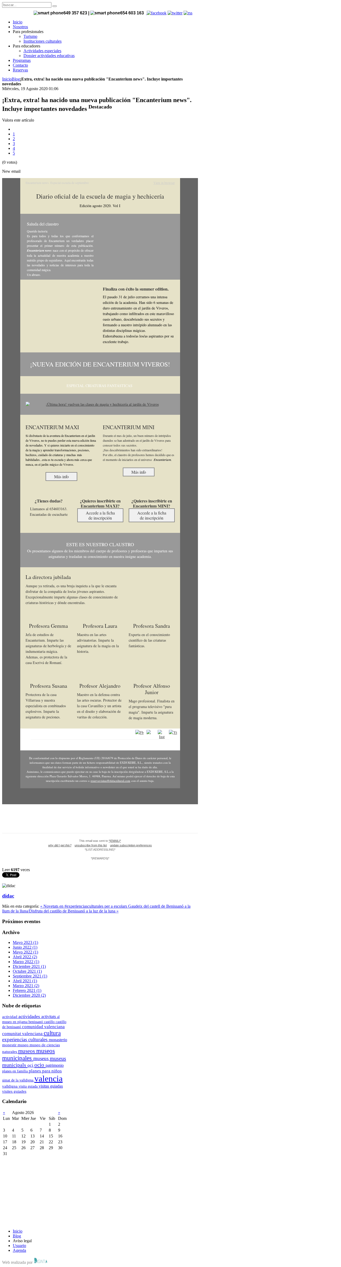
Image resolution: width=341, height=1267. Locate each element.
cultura (52, 1032)
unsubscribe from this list (91, 845)
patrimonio (55, 1065)
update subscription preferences (131, 845)
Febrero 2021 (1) (27, 990)
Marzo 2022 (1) (26, 961)
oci (30, 1065)
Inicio (7, 79)
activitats (49, 1016)
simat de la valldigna (18, 1080)
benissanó (36, 1022)
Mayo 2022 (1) (25, 952)
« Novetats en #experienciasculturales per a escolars (84, 906)
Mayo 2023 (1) (25, 942)
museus (41, 1058)
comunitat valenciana (23, 1033)
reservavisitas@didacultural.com (110, 781)
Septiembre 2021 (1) (30, 976)
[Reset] (54, 6)
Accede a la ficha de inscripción (100, 515)
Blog (16, 79)
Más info (61, 476)
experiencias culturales (25, 1039)
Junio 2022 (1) (25, 947)
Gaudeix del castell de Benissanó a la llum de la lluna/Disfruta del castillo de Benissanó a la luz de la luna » (96, 908)
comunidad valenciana (43, 1026)
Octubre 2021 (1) (27, 971)
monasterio (58, 1039)
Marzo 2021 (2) (26, 985)
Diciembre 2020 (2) (29, 995)
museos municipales (28, 1054)
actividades (29, 1016)
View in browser (164, 182)
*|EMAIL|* (115, 840)
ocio (40, 1065)
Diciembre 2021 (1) (29, 966)
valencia (48, 1078)
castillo (50, 1022)
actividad (10, 1016)
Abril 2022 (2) (25, 957)
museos (27, 1051)
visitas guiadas (51, 1086)
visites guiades (14, 1091)
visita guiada (29, 1086)
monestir (10, 1045)
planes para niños (45, 1070)
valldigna (10, 1086)
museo (24, 1045)
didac (8, 896)
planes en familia (15, 1071)
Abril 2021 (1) (25, 981)
